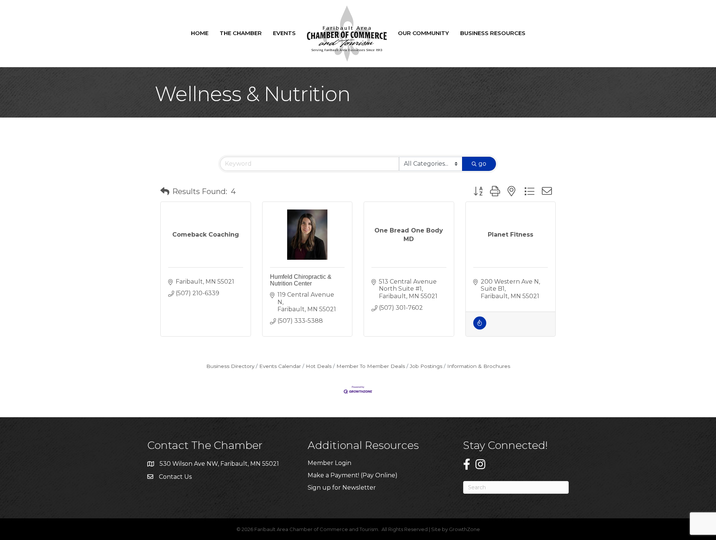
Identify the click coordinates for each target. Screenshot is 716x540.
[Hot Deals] (479, 327)
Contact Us (175, 476)
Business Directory (230, 366)
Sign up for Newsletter (342, 487)
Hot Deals (319, 366)
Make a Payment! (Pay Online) (353, 475)
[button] (164, 191)
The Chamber (241, 33)
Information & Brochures (478, 366)
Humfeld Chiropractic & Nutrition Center (301, 280)
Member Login (329, 462)
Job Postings (426, 366)
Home (199, 33)
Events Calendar (280, 366)
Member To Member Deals (370, 366)
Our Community (423, 33)
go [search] (482, 163)
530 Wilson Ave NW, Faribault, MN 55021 (219, 463)
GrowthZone (464, 529)
